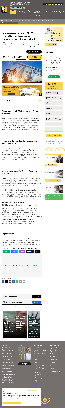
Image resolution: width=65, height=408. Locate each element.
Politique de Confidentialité (54, 369)
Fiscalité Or (38, 347)
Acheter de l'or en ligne (53, 197)
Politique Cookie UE (56, 367)
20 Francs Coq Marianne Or (49, 112)
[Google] (56, 149)
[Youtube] (60, 149)
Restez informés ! (54, 180)
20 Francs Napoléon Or (49, 107)
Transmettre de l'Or (56, 358)
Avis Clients (54, 350)
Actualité (6, 29)
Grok (37, 251)
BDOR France (54, 359)
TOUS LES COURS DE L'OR (54, 136)
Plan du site (54, 373)
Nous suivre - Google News (6, 57)
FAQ (52, 353)
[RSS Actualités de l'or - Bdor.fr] (48, 403)
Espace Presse (54, 352)
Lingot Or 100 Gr (48, 102)
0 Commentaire (35, 52)
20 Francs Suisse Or (48, 119)
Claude (22, 251)
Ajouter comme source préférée (33, 57)
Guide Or (53, 361)
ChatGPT (7, 251)
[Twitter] (51, 149)
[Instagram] (41, 403)
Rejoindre (36, 296)
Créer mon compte (39, 382)
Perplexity (29, 251)
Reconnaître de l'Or (40, 364)
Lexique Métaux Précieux (54, 355)
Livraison (37, 377)
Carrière (53, 362)
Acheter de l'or (54, 77)
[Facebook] (47, 149)
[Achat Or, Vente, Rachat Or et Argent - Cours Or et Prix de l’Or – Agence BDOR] (4, 12)
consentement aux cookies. (31, 265)
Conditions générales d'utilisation (56, 364)
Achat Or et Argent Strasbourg (39, 366)
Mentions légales (55, 371)
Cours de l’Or (54, 347)
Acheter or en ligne (39, 374)
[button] (22, 101)
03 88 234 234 (57, 4)
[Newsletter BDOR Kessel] (22, 90)
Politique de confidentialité (33, 390)
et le (7, 356)
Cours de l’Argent (55, 349)
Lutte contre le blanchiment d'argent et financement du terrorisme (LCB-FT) (40, 351)
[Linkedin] (45, 403)
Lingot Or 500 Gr (48, 98)
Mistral (14, 251)
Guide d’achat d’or (39, 376)
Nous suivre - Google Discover (20, 57)
